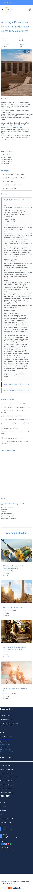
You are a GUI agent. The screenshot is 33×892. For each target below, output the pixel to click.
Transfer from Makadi (6, 781)
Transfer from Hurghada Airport (8, 777)
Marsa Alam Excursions (6, 736)
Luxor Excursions (4, 729)
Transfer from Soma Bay (6, 792)
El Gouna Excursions (5, 719)
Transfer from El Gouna (6, 769)
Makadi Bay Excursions (6, 725)
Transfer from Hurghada (6, 773)
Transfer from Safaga (5, 788)
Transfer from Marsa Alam (7, 784)
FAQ (1, 814)
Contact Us (3, 806)
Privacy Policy (3, 810)
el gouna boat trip (4, 747)
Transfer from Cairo (5, 765)
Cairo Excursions (4, 733)
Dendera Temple (16, 127)
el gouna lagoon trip (5, 744)
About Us (2, 802)
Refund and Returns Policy (7, 818)
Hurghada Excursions (6, 715)
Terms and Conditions (6, 822)
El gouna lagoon (4, 742)
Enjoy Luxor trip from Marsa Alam (13, 607)
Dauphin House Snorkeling (10, 723)
